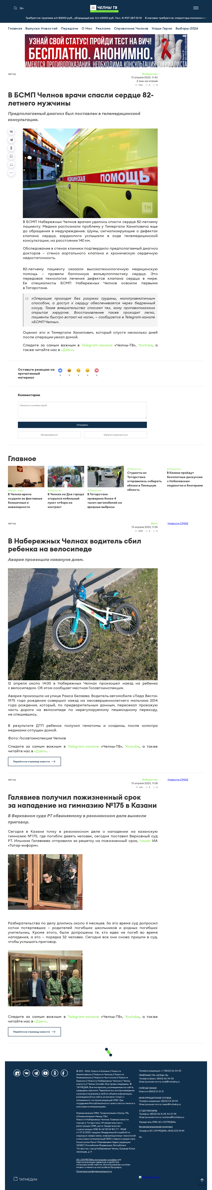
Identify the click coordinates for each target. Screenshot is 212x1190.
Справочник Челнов (131, 28)
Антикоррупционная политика (156, 1126)
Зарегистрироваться (116, 434)
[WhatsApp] (11, 156)
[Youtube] (45, 1073)
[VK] (26, 1073)
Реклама (103, 28)
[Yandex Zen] (17, 1073)
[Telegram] (11, 139)
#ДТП (154, 523)
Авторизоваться (49, 434)
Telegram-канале (97, 345)
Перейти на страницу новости (31, 761)
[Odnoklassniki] (54, 1073)
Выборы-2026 (187, 28)
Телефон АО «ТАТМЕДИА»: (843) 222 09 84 (161, 1131)
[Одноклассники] (11, 148)
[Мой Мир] (11, 164)
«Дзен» (67, 349)
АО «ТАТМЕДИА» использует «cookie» (96, 1159)
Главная (15, 28)
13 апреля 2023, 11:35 (145, 527)
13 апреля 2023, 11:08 (144, 783)
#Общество (150, 73)
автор (12, 73)
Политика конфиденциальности (94, 1171)
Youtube (145, 345)
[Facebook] (64, 1073)
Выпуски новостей (41, 28)
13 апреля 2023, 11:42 (144, 77)
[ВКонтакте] (11, 131)
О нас (87, 28)
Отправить (82, 425)
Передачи (69, 28)
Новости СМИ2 (178, 523)
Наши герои (162, 28)
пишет (145, 840)
